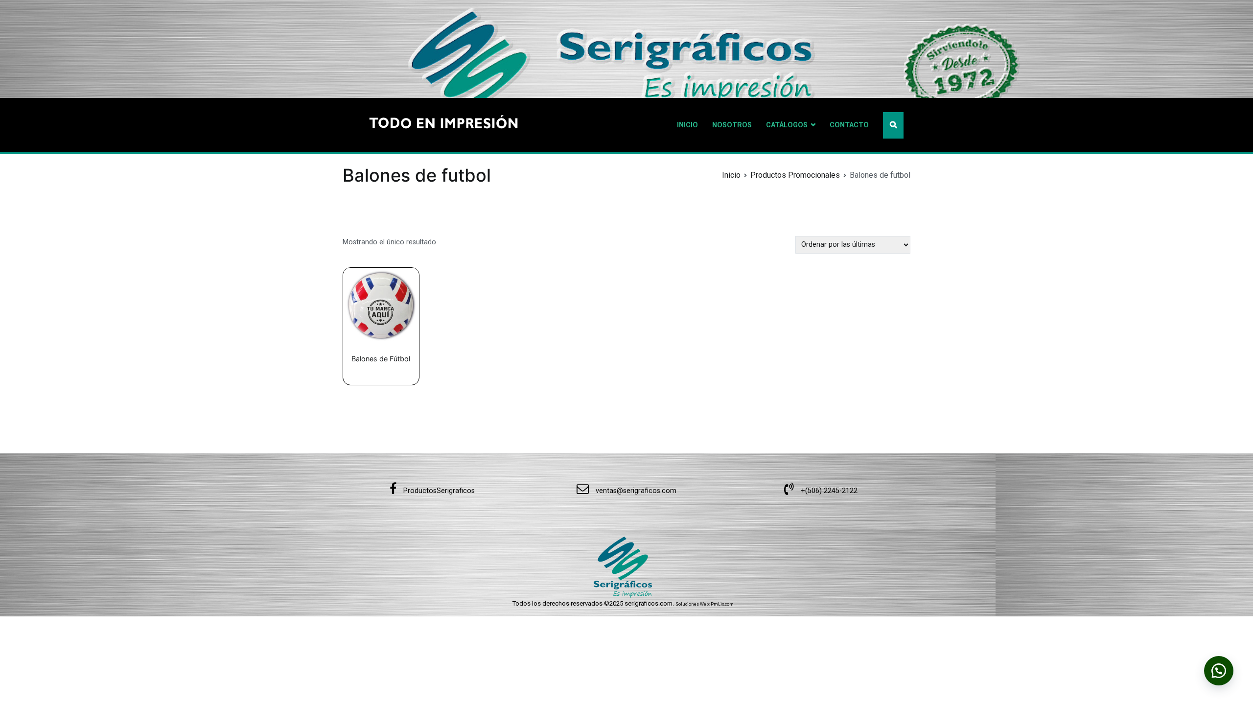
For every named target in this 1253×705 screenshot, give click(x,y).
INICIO (687, 125)
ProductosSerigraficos (438, 491)
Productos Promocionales (795, 175)
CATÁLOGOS (787, 125)
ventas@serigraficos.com (635, 491)
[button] (1218, 670)
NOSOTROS (732, 125)
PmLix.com (722, 604)
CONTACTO (849, 125)
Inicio (731, 175)
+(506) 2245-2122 (828, 491)
